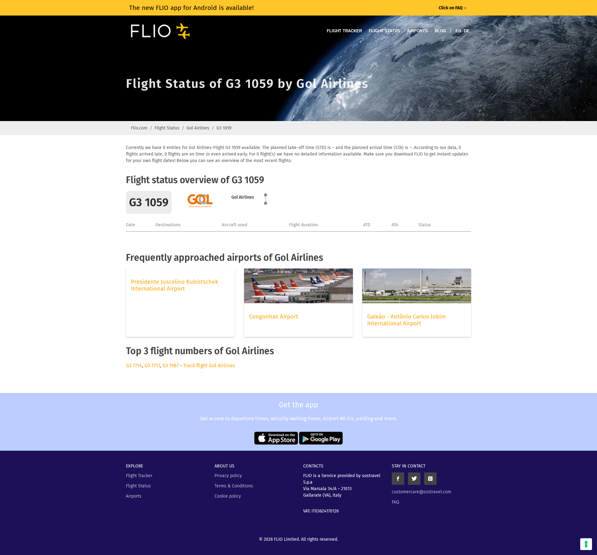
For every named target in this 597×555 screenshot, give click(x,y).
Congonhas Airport (273, 316)
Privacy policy (228, 475)
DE (467, 31)
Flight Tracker (344, 31)
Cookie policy (228, 496)
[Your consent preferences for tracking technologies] (586, 544)
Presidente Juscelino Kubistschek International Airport (174, 285)
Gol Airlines (198, 128)
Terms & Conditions (234, 486)
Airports (417, 31)
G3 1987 (170, 365)
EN (458, 31)
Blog (440, 31)
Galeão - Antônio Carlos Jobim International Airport (406, 320)
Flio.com (139, 128)
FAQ (395, 502)
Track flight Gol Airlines (209, 365)
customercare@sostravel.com (421, 491)
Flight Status (384, 31)
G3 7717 (152, 365)
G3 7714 (134, 365)
